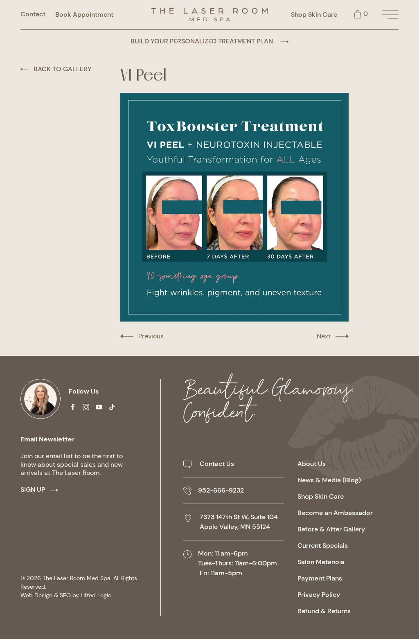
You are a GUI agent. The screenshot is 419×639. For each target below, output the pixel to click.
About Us (311, 463)
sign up (32, 490)
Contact (32, 14)
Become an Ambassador (335, 513)
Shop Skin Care (314, 14)
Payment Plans (319, 578)
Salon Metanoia (321, 562)
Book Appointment (84, 14)
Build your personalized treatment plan (203, 41)
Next (324, 336)
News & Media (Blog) (329, 480)
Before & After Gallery (331, 529)
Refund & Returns (324, 611)
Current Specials (322, 545)
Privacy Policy (318, 594)
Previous (151, 336)
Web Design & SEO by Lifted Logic (65, 595)
